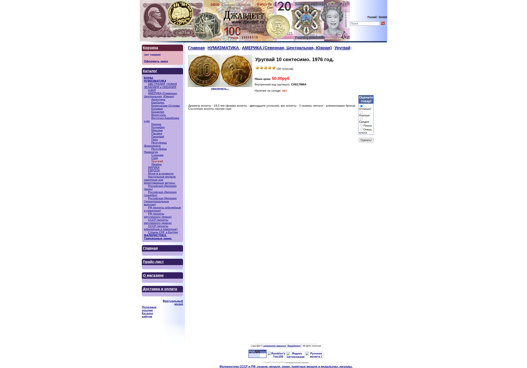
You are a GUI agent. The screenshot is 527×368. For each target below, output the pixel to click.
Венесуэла (158, 114)
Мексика (157, 130)
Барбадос (157, 102)
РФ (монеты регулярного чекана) (158, 215)
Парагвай (157, 136)
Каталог (150, 71)
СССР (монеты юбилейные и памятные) (161, 228)
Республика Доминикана (155, 144)
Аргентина (158, 99)
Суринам (157, 155)
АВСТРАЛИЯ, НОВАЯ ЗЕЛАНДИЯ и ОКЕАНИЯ (160, 86)
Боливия (157, 108)
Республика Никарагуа (155, 150)
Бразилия (157, 111)
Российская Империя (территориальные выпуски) (160, 201)
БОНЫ (148, 77)
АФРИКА (154, 167)
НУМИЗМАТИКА (155, 81)
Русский (372, 17)
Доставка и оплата (160, 289)
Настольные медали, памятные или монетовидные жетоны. (160, 179)
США (154, 158)
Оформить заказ (156, 61)
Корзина (150, 48)
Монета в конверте (161, 173)
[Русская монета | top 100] (314, 357)
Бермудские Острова (165, 105)
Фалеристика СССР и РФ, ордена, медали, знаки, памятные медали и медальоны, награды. (286, 366)
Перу (154, 139)
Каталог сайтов (147, 315)
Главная (150, 248)
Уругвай (342, 47)
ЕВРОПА (154, 170)
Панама (156, 133)
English (383, 17)
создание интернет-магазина (297, 362)
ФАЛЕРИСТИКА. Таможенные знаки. (158, 237)
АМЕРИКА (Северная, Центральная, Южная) (161, 95)
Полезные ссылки (149, 309)
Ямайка (156, 164)
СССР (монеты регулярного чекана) (158, 221)
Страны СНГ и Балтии (163, 232)
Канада (156, 124)
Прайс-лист (153, 262)
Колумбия (158, 127)
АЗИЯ (152, 90)
